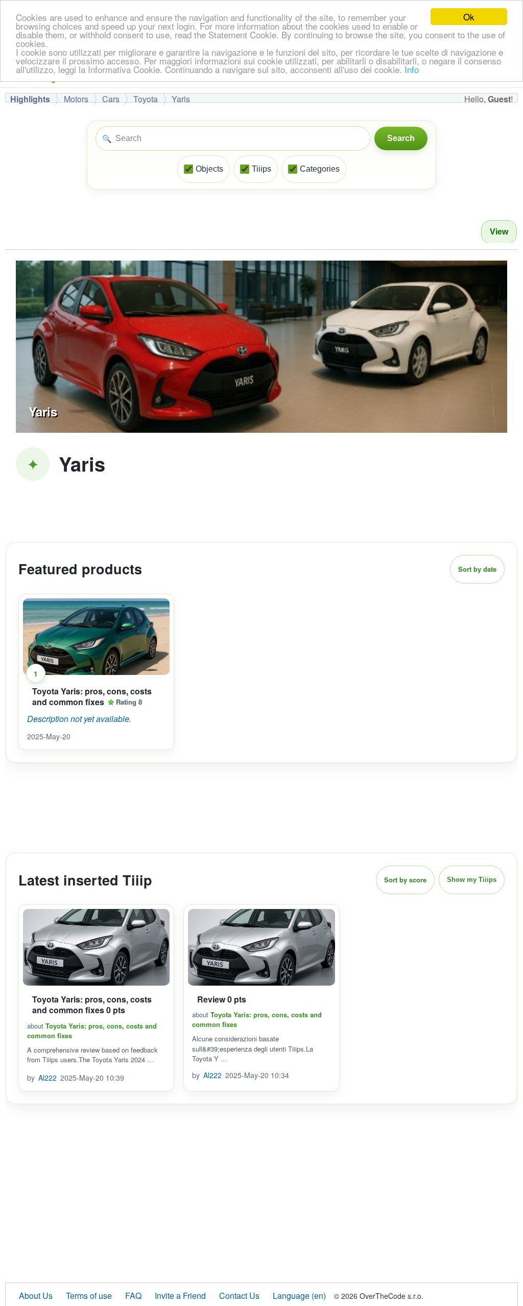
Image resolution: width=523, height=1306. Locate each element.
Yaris (181, 99)
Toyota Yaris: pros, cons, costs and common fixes (92, 696)
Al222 (47, 1077)
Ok (468, 16)
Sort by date (477, 569)
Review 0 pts (221, 999)
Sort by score (405, 879)
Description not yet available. (79, 719)
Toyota (145, 99)
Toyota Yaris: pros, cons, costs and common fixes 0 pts (92, 1004)
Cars (111, 99)
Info (412, 69)
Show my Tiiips (471, 879)
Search (401, 138)
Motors (76, 99)
